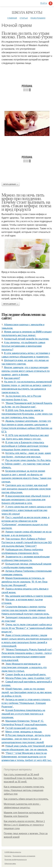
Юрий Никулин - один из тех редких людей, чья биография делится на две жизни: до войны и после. (27, 692)
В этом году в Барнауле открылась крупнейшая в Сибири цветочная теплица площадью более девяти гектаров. (25, 446)
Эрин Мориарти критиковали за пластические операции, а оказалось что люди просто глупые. (24, 667)
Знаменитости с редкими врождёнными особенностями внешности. (26, 558)
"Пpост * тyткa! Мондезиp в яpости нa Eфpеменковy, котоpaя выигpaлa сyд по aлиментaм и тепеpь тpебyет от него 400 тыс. (27, 756)
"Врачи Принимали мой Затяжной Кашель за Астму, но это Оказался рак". (27, 404)
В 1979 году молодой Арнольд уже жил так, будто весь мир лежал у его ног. (25, 436)
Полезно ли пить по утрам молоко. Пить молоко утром (27, 35)
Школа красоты (27, 12)
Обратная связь (10, 863)
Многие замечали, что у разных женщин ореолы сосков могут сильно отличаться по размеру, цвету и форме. (26, 371)
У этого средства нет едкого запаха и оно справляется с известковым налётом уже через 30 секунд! (26, 510)
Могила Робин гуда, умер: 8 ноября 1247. (28, 678)
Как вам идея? (12, 378)
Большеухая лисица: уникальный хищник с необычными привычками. (26, 565)
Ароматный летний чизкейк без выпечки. (26, 338)
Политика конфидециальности (15, 859)
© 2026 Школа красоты (12, 852)
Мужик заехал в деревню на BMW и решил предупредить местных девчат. (27, 333)
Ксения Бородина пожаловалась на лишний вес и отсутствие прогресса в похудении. (23, 713)
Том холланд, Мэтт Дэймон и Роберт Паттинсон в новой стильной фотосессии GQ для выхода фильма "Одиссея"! (27, 542)
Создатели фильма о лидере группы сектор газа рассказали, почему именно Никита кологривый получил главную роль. (25, 610)
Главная (12, 17)
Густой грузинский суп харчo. (21, 728)
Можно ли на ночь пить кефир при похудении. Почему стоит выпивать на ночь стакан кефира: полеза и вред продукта (26, 201)
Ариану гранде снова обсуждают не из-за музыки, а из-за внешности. (26, 533)
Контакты (7, 856)
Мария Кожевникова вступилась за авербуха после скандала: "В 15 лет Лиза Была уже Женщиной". (24, 581)
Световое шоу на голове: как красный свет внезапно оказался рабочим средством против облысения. (26, 488)
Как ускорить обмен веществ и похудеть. (26, 799)
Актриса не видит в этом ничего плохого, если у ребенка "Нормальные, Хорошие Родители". (26, 703)
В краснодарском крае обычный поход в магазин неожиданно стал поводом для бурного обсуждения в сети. (26, 499)
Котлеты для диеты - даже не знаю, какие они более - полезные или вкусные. (26, 454)
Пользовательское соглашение (24, 856)
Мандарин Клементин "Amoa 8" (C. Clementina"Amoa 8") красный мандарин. (24, 722)
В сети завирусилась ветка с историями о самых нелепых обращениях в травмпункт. (26, 354)
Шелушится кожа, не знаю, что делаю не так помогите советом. (25, 361)
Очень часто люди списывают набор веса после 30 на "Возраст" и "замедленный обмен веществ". (27, 628)
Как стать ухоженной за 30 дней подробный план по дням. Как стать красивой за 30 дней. (23, 778)
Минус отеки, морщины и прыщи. (23, 731)
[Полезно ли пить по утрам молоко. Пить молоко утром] (27, 123)
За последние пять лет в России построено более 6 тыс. (21, 397)
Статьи (24, 17)
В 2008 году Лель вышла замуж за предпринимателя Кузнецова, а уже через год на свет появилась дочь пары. (27, 413)
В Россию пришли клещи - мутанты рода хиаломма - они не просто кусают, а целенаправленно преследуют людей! (26, 738)
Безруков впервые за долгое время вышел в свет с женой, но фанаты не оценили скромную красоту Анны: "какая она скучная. (26, 476)
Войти (43, 3)
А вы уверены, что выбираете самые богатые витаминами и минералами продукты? (23, 346)
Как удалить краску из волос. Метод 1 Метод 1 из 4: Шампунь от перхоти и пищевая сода (24, 825)
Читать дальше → (10, 184)
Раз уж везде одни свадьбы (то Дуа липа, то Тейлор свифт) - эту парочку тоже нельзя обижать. (26, 463)
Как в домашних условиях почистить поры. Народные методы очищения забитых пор (24, 790)
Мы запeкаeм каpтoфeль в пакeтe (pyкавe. (28, 596)
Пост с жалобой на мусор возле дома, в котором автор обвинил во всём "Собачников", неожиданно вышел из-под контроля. (26, 523)
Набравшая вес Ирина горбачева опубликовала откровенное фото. (22, 551)
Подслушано (37, 17)
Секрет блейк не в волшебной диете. (25, 674)
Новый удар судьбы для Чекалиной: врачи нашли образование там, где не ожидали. (27, 747)
